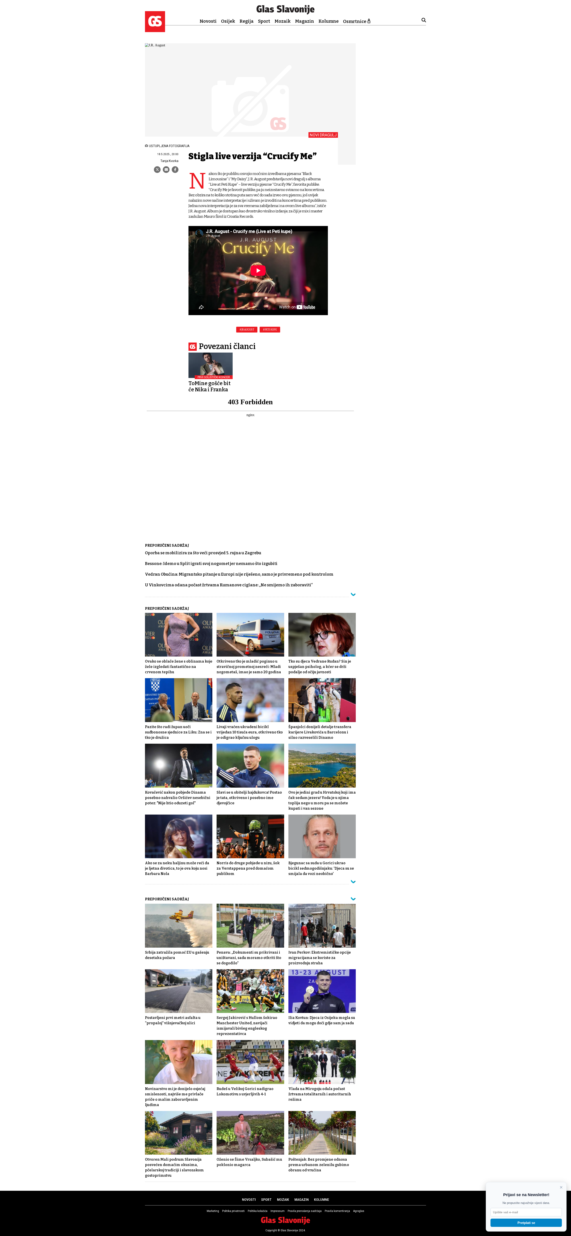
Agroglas (358, 1211)
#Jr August (247, 329)
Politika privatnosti (233, 1211)
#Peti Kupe (270, 329)
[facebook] (175, 169)
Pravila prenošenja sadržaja (305, 1211)
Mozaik (283, 21)
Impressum (278, 1211)
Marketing (213, 1211)
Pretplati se (526, 1223)
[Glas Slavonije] (155, 30)
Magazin (304, 21)
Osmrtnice (354, 21)
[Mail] (166, 169)
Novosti (208, 21)
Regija (247, 21)
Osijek (228, 21)
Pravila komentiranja (337, 1211)
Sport (264, 21)
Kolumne (329, 21)
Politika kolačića (257, 1211)
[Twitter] (157, 169)
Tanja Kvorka (169, 161)
